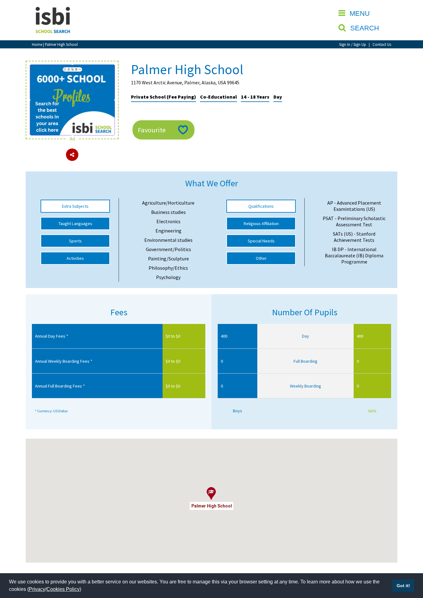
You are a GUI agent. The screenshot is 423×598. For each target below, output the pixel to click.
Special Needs (261, 241)
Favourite (152, 130)
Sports (75, 241)
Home (37, 44)
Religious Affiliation (261, 223)
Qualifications (261, 206)
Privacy (37, 589)
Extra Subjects (75, 206)
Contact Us (382, 44)
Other (261, 258)
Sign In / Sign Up (352, 44)
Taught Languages (75, 223)
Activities (75, 258)
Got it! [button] (403, 585)
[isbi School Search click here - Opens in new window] (72, 67)
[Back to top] (409, 564)
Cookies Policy (63, 589)
